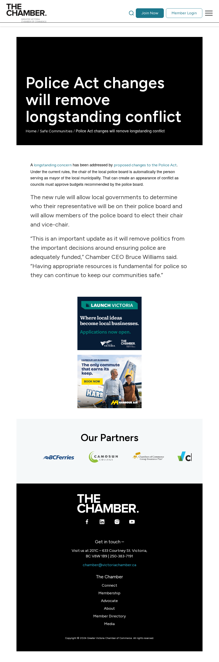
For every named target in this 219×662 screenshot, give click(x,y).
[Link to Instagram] (116, 522)
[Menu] (207, 13)
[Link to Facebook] (86, 522)
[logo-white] (108, 503)
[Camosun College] (100, 457)
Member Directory (109, 616)
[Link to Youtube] (131, 522)
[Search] (131, 13)
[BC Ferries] (55, 457)
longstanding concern (52, 165)
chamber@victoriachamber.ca (109, 565)
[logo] (26, 13)
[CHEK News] (189, 457)
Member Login (184, 13)
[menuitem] (165, 13)
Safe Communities (56, 131)
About (109, 608)
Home (31, 131)
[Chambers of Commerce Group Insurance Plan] (145, 457)
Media (109, 623)
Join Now (149, 13)
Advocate (109, 600)
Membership (109, 593)
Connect (109, 585)
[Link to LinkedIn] (101, 522)
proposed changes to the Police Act (145, 165)
